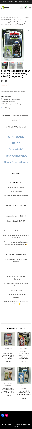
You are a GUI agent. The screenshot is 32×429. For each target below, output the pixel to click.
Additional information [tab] (20, 116)
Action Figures (11, 17)
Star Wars (20, 17)
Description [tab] (6, 116)
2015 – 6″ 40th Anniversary (16, 92)
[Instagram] (6, 415)
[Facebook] (2, 415)
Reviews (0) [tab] (16, 120)
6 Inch (9, 20)
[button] (29, 30)
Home (3, 17)
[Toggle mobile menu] (30, 8)
